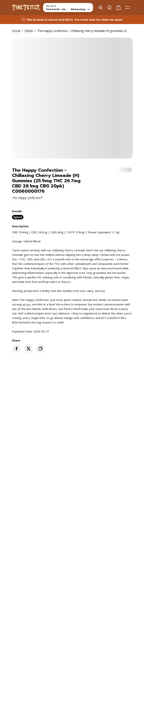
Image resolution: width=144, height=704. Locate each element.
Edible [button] (29, 31)
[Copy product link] (40, 348)
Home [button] (16, 31)
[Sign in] (109, 7)
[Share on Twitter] (28, 348)
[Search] (100, 7)
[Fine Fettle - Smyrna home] (26, 7)
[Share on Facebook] (16, 348)
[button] (27, 197)
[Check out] (118, 7)
